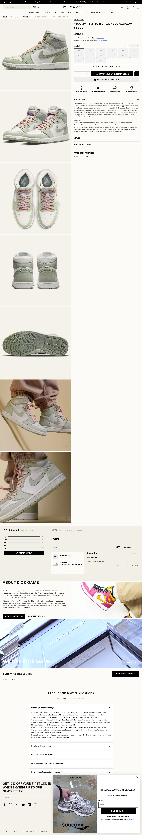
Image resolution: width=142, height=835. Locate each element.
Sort (118, 547)
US (132, 45)
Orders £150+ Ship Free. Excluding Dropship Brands (72, 2)
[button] (66, 12)
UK (128, 45)
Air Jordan (14, 17)
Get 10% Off (118, 811)
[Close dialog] (137, 777)
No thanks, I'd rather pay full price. (118, 816)
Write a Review (28, 553)
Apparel (80, 12)
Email (100, 800)
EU (137, 45)
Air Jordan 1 (26, 17)
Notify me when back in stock (112, 73)
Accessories (97, 12)
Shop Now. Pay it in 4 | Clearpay (26, 2)
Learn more (100, 38)
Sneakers (64, 12)
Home (5, 17)
